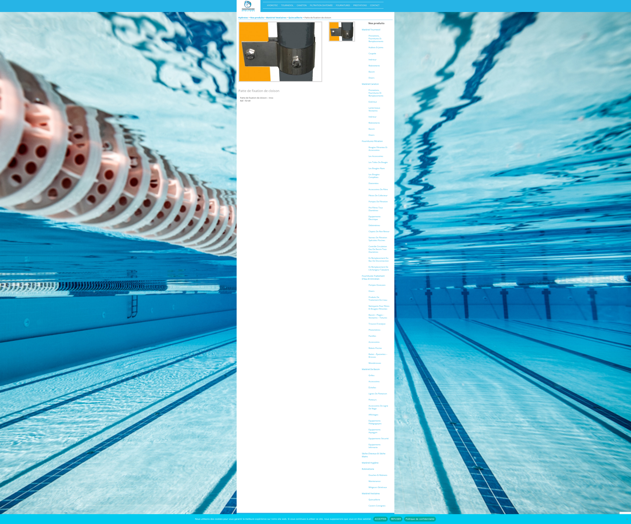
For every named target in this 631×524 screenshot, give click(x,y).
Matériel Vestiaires (276, 17)
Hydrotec (271, 6)
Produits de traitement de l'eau (378, 298)
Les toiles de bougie (378, 162)
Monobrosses (375, 363)
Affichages (373, 414)
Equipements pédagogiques (375, 422)
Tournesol (286, 6)
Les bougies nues (377, 168)
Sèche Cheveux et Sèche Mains (373, 455)
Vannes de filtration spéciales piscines (378, 239)
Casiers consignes (377, 505)
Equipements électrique (375, 218)
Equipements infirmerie (375, 446)
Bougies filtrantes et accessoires (378, 148)
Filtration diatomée (320, 6)
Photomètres (374, 329)
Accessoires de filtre (378, 189)
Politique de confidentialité (420, 519)
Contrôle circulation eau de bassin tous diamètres (378, 249)
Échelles (372, 387)
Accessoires (374, 342)
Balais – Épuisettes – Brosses (378, 355)
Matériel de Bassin (371, 369)
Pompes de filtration (378, 201)
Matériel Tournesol (371, 29)
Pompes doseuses (377, 285)
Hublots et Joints (376, 47)
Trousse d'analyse (377, 323)
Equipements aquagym (375, 431)
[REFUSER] (627, 519)
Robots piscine (375, 348)
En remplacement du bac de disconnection (379, 259)
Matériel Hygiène (370, 462)
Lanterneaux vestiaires (374, 109)
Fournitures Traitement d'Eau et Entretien (373, 277)
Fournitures (342, 6)
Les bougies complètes (374, 176)
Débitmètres (374, 225)
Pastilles (372, 336)
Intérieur (372, 59)
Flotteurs (373, 399)
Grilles (371, 375)
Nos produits (257, 17)
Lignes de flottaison (378, 393)
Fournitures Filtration (372, 141)
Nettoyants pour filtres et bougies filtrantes (379, 307)
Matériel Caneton (370, 83)
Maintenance (375, 481)
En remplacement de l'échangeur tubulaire (379, 268)
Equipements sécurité (379, 438)
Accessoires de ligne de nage (378, 407)
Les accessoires (376, 156)
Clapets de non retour (379, 231)
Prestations (359, 6)
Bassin (372, 71)
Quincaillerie (295, 17)
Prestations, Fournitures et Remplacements (376, 38)
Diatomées (374, 183)
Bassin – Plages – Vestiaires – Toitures (378, 316)
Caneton (301, 6)
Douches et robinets (378, 475)
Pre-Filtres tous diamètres (376, 209)
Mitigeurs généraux (378, 487)
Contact (373, 6)
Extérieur (373, 101)
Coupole (372, 53)
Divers (371, 77)
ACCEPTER (380, 519)
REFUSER (396, 519)
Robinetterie (374, 65)
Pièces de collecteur (378, 195)
